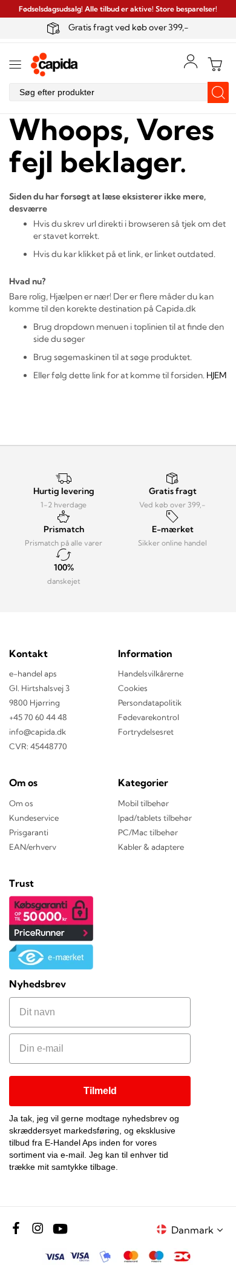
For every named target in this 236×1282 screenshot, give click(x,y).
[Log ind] (191, 61)
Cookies (133, 688)
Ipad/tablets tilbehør (155, 818)
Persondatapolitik (150, 702)
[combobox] (118, 92)
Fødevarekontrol (148, 717)
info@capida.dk (37, 731)
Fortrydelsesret (146, 731)
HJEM (216, 375)
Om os (21, 803)
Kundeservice (34, 818)
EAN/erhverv (32, 847)
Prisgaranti (28, 832)
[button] (199, 1229)
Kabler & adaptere (151, 847)
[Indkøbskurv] (215, 64)
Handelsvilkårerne (150, 673)
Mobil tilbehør (143, 803)
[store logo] (54, 64)
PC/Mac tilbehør (148, 832)
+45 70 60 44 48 (38, 717)
